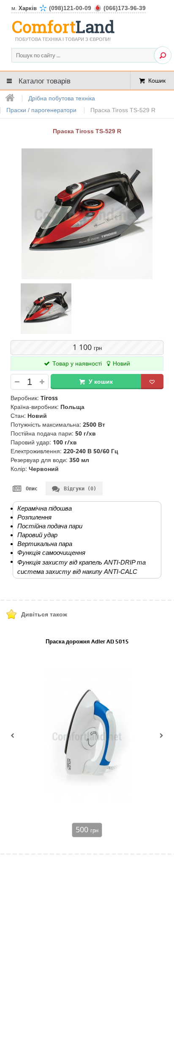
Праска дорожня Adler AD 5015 (87, 641)
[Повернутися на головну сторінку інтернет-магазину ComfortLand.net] (10, 98)
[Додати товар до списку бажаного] (152, 381)
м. (78, 8)
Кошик (157, 80)
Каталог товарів (45, 80)
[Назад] (12, 736)
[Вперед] (161, 736)
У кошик (101, 381)
